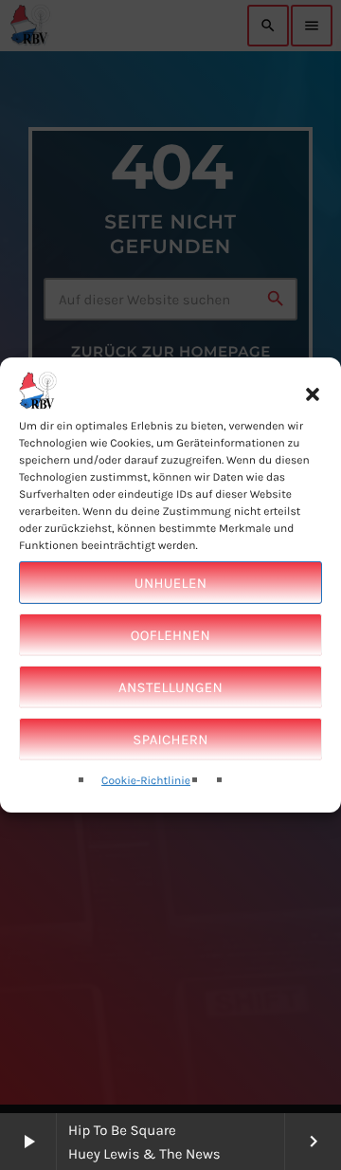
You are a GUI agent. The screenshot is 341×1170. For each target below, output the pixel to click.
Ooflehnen (170, 635)
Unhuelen (170, 583)
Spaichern (170, 739)
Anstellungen (170, 687)
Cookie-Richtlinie (145, 781)
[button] (312, 393)
